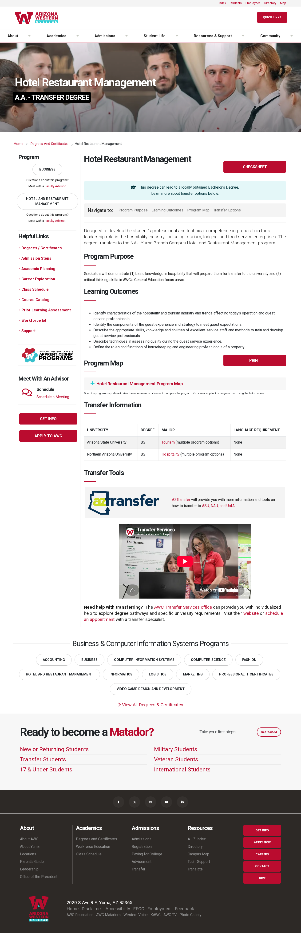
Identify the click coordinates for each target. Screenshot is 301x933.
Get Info (262, 830)
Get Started (269, 732)
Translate (195, 869)
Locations (28, 854)
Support (28, 331)
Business (47, 169)
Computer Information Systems (144, 660)
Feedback (184, 908)
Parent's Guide (32, 861)
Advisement (141, 861)
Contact (262, 866)
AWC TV (170, 915)
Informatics (121, 674)
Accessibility (117, 908)
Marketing (193, 674)
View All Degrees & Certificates (152, 704)
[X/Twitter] (134, 802)
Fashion (249, 660)
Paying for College (147, 854)
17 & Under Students (46, 769)
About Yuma (30, 846)
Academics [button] (56, 36)
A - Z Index (197, 839)
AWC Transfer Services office (183, 607)
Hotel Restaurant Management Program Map (139, 383)
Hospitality (171, 454)
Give (262, 878)
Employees (253, 3)
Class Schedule (35, 289)
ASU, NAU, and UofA (218, 506)
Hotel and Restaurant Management (47, 201)
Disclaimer (92, 908)
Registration (142, 846)
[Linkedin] (182, 802)
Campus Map (198, 854)
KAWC (155, 915)
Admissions (141, 839)
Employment (159, 908)
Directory (270, 3)
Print (254, 360)
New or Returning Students (54, 749)
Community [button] (270, 36)
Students (236, 3)
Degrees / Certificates (41, 248)
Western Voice (135, 915)
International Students (182, 769)
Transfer (138, 869)
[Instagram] (150, 802)
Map (283, 3)
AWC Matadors (108, 915)
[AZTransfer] (123, 502)
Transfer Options (227, 210)
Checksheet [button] (255, 167)
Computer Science (208, 660)
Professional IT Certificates (246, 674)
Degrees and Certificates (49, 144)
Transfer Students (43, 759)
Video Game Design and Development (151, 689)
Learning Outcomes (167, 210)
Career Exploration (38, 279)
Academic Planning (38, 268)
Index (222, 3)
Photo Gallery (190, 915)
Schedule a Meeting (52, 397)
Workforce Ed (33, 320)
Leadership (29, 869)
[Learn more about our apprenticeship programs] (47, 355)
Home (18, 144)
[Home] (38, 18)
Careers (262, 854)
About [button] (13, 36)
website (251, 613)
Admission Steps (36, 258)
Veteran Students (176, 759)
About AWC (29, 839)
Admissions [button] (105, 36)
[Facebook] (118, 802)
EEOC (138, 908)
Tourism (169, 442)
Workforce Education (93, 846)
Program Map (198, 210)
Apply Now (262, 842)
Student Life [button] (155, 36)
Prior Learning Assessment (46, 310)
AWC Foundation (80, 915)
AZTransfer (181, 499)
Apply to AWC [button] (48, 436)
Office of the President (38, 876)
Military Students (175, 749)
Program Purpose (133, 210)
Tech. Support (199, 861)
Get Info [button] (48, 419)
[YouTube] (166, 802)
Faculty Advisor (55, 186)
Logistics (157, 674)
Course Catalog (35, 300)
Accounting (54, 660)
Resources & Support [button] (213, 36)
